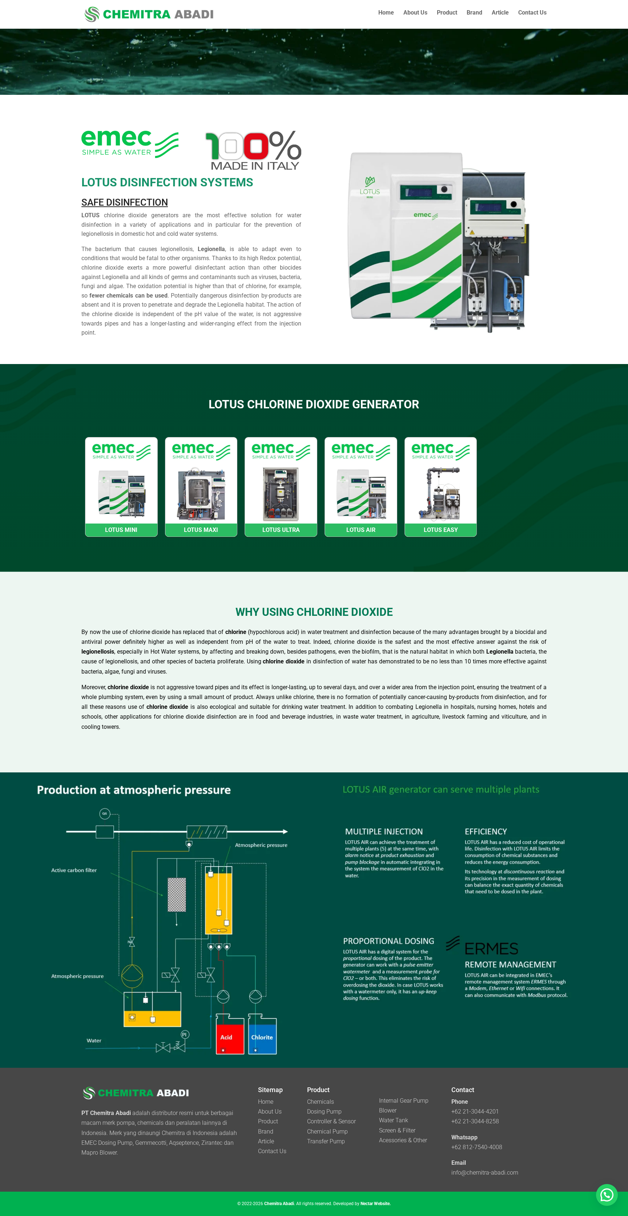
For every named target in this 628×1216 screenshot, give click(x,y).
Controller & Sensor (331, 1121)
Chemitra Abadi (279, 1203)
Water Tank (393, 1120)
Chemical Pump (327, 1131)
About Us (415, 13)
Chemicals (320, 1101)
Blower (387, 1110)
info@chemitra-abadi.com (484, 1172)
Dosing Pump (324, 1111)
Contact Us (532, 13)
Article (500, 13)
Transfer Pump (326, 1141)
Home (386, 13)
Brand (474, 13)
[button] (607, 1195)
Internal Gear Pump (403, 1100)
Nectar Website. (376, 1203)
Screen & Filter (397, 1130)
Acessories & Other (403, 1140)
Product (447, 13)
